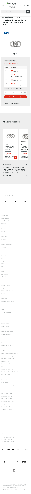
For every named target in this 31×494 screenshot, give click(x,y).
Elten (2, 268)
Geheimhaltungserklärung (7, 358)
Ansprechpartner (5, 285)
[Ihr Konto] (21, 5)
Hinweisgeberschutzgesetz (8, 363)
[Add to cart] (15, 157)
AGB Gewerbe (5, 348)
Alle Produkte (4, 274)
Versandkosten (5, 323)
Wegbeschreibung (6, 288)
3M (2, 266)
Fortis (2, 258)
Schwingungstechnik (6, 241)
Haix (2, 271)
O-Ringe (3, 223)
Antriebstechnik (5, 220)
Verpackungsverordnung (7, 385)
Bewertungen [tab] (7, 175)
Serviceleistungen (5, 296)
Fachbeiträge (4, 298)
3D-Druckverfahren (6, 312)
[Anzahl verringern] (5, 92)
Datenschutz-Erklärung (7, 356)
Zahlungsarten (5, 326)
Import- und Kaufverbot (7, 369)
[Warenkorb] (28, 5)
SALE (2, 212)
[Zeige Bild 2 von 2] (16, 53)
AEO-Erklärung (5, 382)
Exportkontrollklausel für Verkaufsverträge (12, 371)
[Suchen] (28, 11)
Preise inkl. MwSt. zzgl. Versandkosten (13, 88)
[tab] (15, 168)
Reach (3, 377)
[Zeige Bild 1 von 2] (14, 53)
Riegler (3, 261)
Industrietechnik (5, 218)
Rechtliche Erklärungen (7, 345)
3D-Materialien (5, 315)
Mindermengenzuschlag (7, 331)
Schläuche (4, 236)
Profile (3, 231)
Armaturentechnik (5, 234)
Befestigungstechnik (6, 244)
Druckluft (3, 239)
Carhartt (3, 255)
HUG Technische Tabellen (7, 301)
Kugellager (4, 228)
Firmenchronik (5, 361)
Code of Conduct (5, 379)
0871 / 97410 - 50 (8, 195)
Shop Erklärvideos (6, 334)
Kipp (2, 263)
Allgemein (3, 276)
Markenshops (5, 253)
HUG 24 (3, 293)
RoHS (2, 366)
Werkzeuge (4, 247)
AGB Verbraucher (5, 350)
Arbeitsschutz (4, 215)
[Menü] (3, 5)
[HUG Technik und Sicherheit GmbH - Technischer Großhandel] (12, 5)
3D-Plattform (4, 309)
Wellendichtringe (5, 226)
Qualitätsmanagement (6, 374)
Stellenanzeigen (5, 418)
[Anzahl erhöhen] (21, 92)
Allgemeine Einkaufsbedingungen (9, 353)
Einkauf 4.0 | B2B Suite (7, 290)
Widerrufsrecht (5, 329)
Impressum (4, 342)
